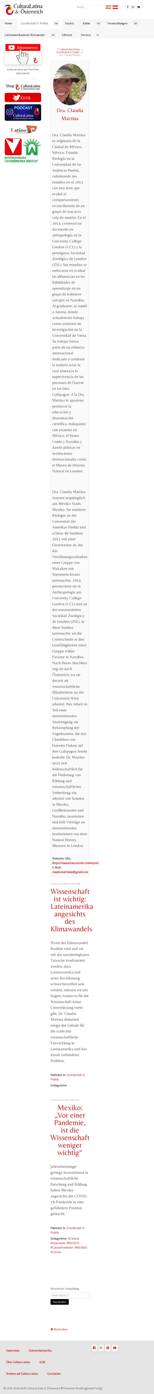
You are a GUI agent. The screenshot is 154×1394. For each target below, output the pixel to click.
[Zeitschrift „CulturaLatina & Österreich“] (24, 9)
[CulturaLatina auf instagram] (133, 7)
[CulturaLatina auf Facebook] (94, 1348)
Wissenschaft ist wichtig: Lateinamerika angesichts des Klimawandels (72, 910)
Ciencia (74, 1238)
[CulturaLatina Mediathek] (138, 7)
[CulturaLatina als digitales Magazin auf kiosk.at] (23, 97)
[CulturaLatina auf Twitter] (108, 1348)
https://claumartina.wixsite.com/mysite (75, 863)
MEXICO (73, 1243)
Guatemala (58, 1243)
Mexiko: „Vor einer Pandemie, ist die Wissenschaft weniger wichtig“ (70, 1130)
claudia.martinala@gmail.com (70, 872)
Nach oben (60, 1329)
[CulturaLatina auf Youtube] (115, 1348)
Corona (56, 1252)
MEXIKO (81, 1247)
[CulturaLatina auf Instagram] (101, 1348)
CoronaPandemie (62, 1247)
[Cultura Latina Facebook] (128, 7)
